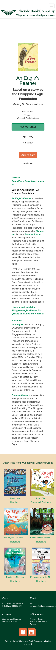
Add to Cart (28, 155)
